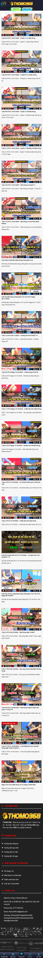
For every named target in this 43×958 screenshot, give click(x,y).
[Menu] (3, 3)
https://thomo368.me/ (19, 898)
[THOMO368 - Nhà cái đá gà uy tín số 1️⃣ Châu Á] (21, 3)
